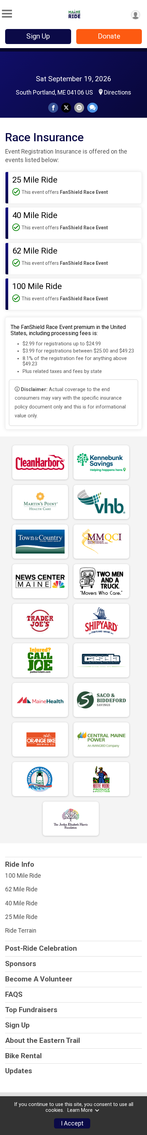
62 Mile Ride (21, 889)
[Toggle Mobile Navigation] (7, 14)
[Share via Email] (79, 108)
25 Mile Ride (21, 917)
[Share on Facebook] (53, 108)
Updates (18, 1071)
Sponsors (20, 964)
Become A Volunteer (38, 979)
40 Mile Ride (21, 903)
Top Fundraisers (31, 1010)
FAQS (14, 994)
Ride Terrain (20, 930)
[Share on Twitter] (66, 108)
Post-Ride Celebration (41, 948)
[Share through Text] (92, 108)
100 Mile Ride (23, 875)
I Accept (72, 1123)
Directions (117, 92)
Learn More (80, 1110)
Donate (109, 36)
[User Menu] (135, 14)
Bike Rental (23, 1056)
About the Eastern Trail (42, 1040)
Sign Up (38, 36)
